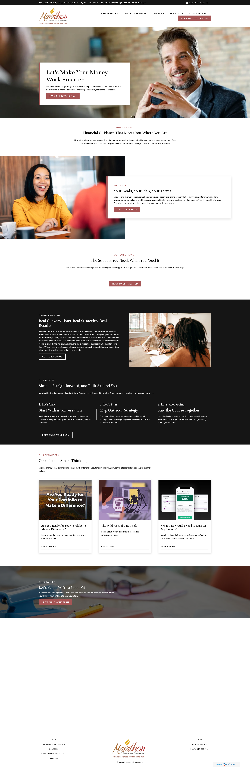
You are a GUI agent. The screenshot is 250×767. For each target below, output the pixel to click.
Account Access (198, 3)
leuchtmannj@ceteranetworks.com (125, 3)
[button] (109, 13)
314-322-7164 (203, 749)
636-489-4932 (91, 3)
